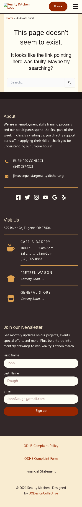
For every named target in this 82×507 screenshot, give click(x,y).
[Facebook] (18, 197)
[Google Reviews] (54, 197)
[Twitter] (27, 197)
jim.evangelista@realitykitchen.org (38, 176)
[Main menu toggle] (75, 6)
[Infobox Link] (41, 254)
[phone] (7, 162)
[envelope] (7, 176)
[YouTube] (45, 197)
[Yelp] (64, 197)
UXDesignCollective (43, 493)
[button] (57, 6)
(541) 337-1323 (23, 167)
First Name (11, 355)
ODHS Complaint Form (41, 459)
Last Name (11, 373)
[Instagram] (36, 197)
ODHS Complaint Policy (41, 446)
